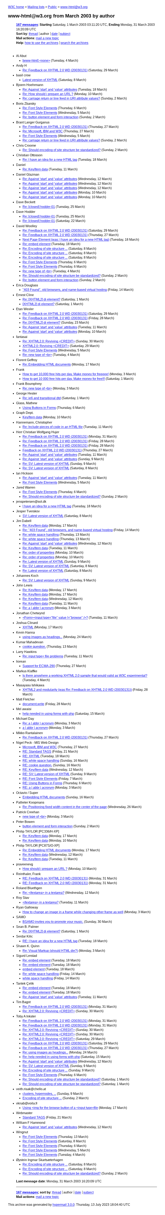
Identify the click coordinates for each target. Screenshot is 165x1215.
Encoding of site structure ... (42, 1098)
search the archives (74, 43)
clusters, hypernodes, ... (39, 1093)
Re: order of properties (38, 552)
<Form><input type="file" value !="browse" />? (55, 617)
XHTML (28, 627)
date (55, 33)
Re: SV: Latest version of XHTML (46, 463)
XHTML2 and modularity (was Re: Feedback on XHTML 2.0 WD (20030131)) (77, 689)
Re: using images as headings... (45, 1052)
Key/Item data (32, 417)
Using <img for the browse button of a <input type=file (60, 1107)
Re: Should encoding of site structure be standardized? (62, 150)
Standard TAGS (34, 1117)
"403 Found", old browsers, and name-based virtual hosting (65, 289)
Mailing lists (36, 7)
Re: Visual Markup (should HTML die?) (50, 950)
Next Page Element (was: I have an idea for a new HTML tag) (66, 239)
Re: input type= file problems (43, 656)
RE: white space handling (41, 760)
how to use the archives (41, 43)
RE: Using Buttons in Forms (42, 783)
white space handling (38, 978)
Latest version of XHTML (40, 80)
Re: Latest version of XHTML (43, 561)
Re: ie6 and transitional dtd (42, 398)
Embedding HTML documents (44, 797)
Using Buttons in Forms (39, 407)
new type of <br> (34, 816)
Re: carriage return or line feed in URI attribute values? (61, 98)
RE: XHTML (31, 756)
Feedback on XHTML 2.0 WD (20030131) (52, 450)
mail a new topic (47, 38)
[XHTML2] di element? (39, 304)
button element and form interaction (48, 826)
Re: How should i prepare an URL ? (48, 94)
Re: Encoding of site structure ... (45, 248)
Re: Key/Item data (35, 169)
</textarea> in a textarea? (41, 902)
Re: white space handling (41, 534)
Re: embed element (37, 244)
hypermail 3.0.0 (63, 1204)
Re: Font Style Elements (40, 108)
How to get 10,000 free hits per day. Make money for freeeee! (66, 374)
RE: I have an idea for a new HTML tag (50, 941)
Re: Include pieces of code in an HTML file (53, 427)
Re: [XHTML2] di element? (41, 299)
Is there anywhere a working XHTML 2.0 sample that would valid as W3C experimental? (85, 675)
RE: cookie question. (37, 765)
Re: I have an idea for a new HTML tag (50, 159)
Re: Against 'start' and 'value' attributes (50, 89)
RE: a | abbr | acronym (38, 787)
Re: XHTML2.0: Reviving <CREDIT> (49, 341)
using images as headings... (42, 637)
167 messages (27, 24)
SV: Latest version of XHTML (43, 516)
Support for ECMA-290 (39, 666)
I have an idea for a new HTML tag (47, 506)
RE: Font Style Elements (40, 778)
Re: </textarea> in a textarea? (43, 892)
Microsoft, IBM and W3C (40, 747)
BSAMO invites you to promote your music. (53, 921)
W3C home (16, 7)
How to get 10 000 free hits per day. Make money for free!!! (64, 378)
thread (33, 33)
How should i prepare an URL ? (45, 868)
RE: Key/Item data (35, 769)
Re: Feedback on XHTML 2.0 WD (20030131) (55, 70)
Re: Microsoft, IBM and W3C (43, 131)
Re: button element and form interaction (50, 117)
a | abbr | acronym (35, 727)
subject (65, 33)
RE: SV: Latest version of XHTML (46, 774)
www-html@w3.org (74, 7)
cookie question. (34, 646)
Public (52, 7)
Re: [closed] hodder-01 (39, 206)
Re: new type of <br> (37, 271)
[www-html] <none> (36, 60)
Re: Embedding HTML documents (47, 364)
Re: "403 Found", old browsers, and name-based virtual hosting (68, 530)
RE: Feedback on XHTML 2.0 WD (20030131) (55, 878)
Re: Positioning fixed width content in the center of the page (65, 807)
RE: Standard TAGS (37, 751)
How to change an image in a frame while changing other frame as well (73, 912)
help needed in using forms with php (48, 713)
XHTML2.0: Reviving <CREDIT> (46, 346)
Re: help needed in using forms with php (51, 1057)
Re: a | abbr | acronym (38, 608)
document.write (33, 704)
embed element (34, 969)
